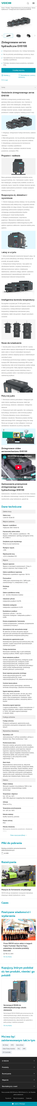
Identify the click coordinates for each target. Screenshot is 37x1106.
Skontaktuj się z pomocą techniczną (26, 76)
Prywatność (8, 1098)
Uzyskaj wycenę (18, 70)
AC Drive (5, 1045)
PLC (19, 1049)
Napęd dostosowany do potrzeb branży (21, 7)
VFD (12, 1045)
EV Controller (7, 1052)
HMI (24, 1049)
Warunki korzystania (18, 1098)
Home (3, 7)
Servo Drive (19, 1045)
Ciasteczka (29, 1098)
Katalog (6, 75)
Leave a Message (19, 1104)
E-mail (6, 80)
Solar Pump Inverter (9, 1049)
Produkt (8, 7)
